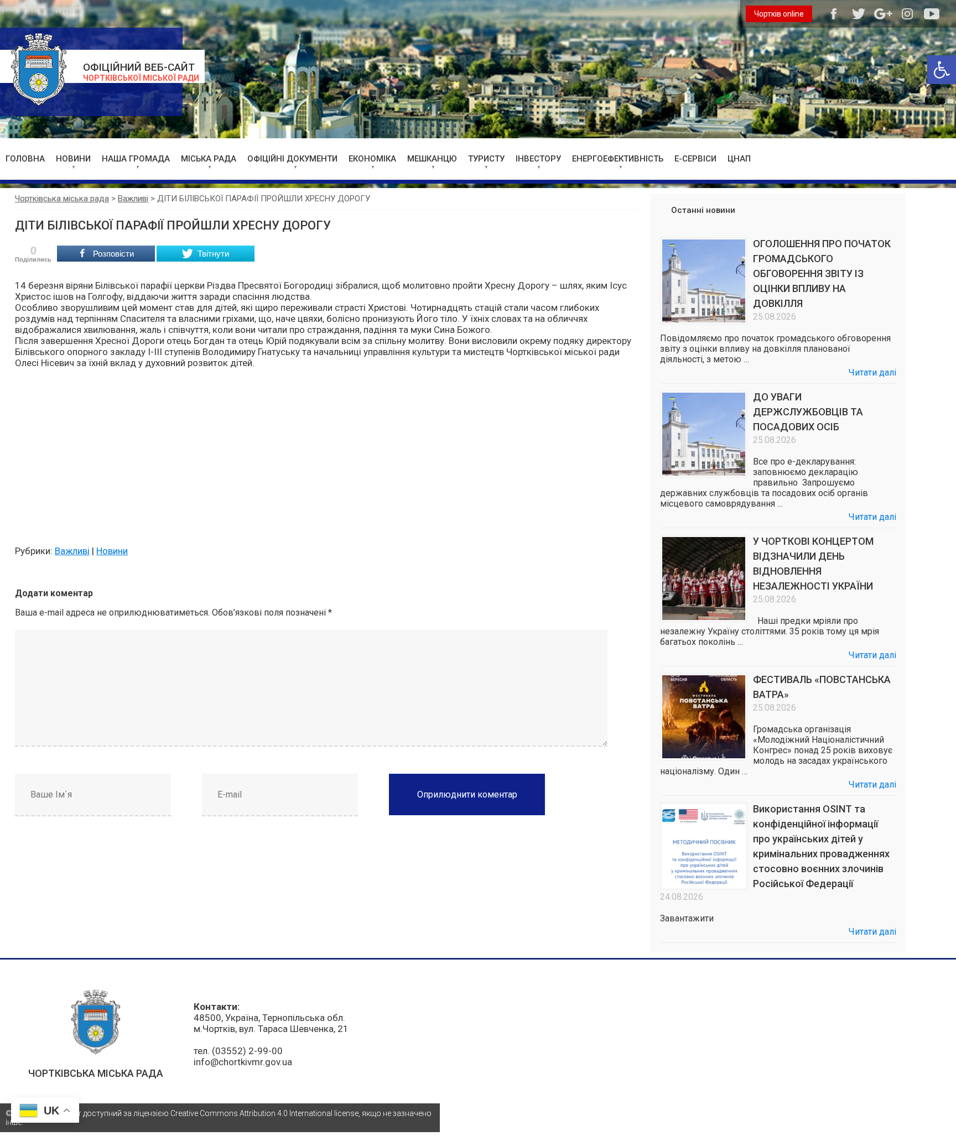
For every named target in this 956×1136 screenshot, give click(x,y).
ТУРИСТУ (486, 159)
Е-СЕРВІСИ (695, 159)
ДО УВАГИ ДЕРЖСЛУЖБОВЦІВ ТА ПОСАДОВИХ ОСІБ (808, 411)
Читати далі (872, 372)
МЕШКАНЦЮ (432, 159)
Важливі (72, 550)
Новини (112, 550)
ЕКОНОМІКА (372, 159)
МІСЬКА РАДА (208, 159)
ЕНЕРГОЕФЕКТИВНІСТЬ (617, 159)
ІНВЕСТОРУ (538, 159)
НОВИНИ (73, 159)
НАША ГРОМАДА (136, 159)
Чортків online (779, 13)
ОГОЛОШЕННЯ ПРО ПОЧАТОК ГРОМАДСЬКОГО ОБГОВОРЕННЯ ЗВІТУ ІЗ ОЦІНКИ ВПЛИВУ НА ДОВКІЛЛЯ (822, 273)
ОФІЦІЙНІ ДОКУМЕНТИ (292, 159)
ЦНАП (739, 159)
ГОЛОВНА (25, 159)
